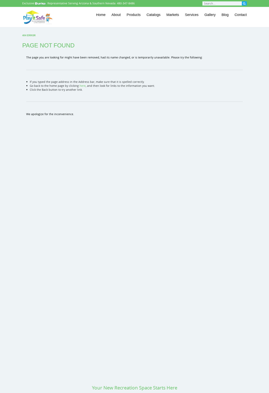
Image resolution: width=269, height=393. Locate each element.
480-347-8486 (126, 3)
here (83, 86)
